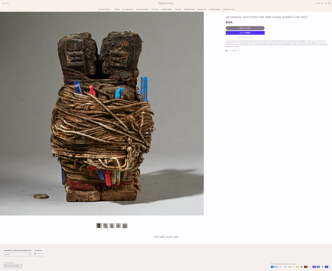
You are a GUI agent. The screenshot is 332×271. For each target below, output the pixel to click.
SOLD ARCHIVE (142, 9)
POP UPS (154, 9)
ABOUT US (202, 9)
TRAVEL (178, 9)
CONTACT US (228, 9)
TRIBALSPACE (279, 264)
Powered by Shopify (289, 264)
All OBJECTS (127, 9)
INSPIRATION (189, 9)
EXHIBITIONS (167, 9)
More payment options (245, 37)
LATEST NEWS (214, 9)
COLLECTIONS (104, 9)
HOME (116, 9)
